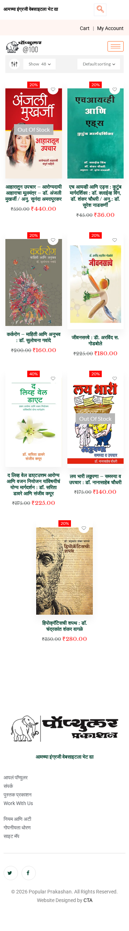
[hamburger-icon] (116, 46)
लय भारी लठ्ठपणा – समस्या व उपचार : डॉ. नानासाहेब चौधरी (95, 479)
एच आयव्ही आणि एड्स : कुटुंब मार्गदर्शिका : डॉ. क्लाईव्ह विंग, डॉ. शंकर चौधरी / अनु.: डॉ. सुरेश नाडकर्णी (95, 196)
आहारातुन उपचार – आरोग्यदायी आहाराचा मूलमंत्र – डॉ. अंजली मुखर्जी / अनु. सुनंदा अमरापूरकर (33, 193)
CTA (87, 900)
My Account (110, 28)
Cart (85, 28)
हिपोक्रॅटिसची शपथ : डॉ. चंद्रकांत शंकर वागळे (64, 626)
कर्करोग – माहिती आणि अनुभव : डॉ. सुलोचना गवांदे (34, 337)
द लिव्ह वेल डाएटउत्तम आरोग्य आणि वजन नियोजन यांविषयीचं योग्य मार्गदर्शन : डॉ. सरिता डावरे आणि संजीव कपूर (33, 484)
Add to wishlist (53, 89)
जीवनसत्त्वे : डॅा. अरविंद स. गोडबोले (95, 340)
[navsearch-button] (100, 10)
